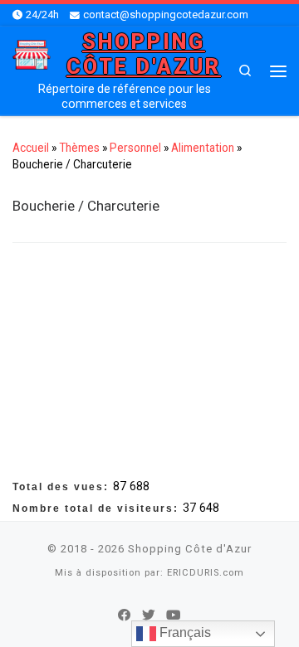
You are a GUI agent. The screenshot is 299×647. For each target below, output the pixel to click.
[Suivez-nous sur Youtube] (173, 615)
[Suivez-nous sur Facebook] (124, 615)
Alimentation (202, 147)
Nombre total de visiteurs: (97, 508)
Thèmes (79, 147)
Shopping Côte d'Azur (190, 548)
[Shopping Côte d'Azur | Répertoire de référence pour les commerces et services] (31, 53)
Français (183, 632)
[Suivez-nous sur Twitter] (148, 615)
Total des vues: (62, 487)
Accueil (30, 147)
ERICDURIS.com (205, 572)
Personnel (135, 147)
